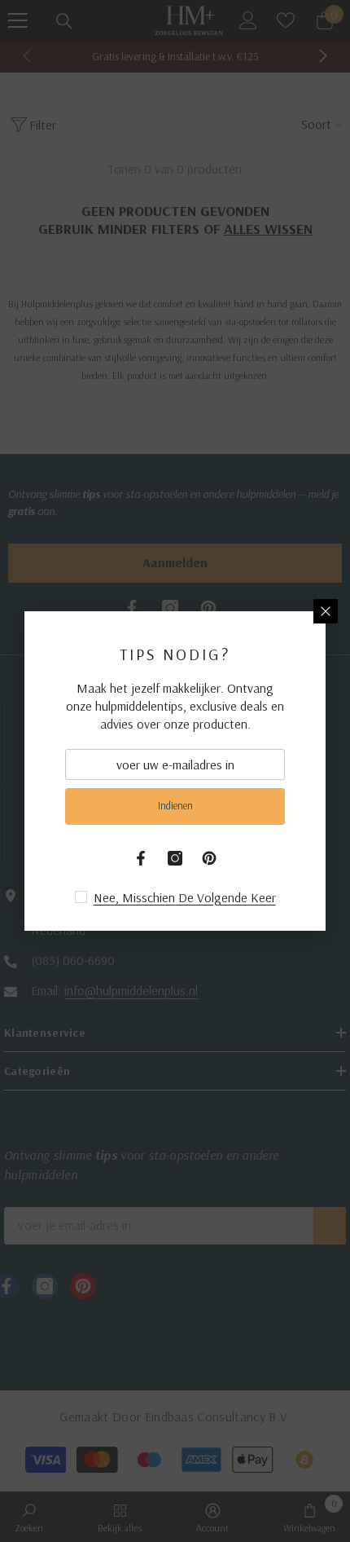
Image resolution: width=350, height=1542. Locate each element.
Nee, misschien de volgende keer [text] (185, 897)
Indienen (175, 805)
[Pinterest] (209, 858)
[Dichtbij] (325, 611)
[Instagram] (175, 858)
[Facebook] (141, 858)
